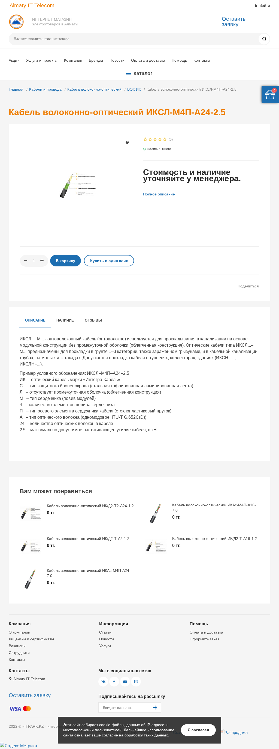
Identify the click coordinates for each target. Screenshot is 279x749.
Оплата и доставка (148, 60)
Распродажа (236, 732)
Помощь (179, 60)
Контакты (201, 60)
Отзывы (93, 320)
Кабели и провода (45, 89)
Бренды (96, 60)
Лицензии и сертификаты (31, 639)
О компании (19, 632)
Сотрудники (19, 652)
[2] (150, 140)
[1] (145, 140)
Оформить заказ (204, 639)
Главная (16, 89)
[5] (165, 140)
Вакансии (17, 646)
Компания (73, 60)
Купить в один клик (109, 260)
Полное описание (159, 194)
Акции (14, 60)
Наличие (65, 320)
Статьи (105, 632)
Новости (117, 60)
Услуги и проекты (41, 60)
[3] (155, 140)
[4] (160, 140)
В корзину (65, 260)
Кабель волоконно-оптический (94, 89)
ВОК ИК (134, 89)
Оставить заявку (233, 21)
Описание (35, 320)
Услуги (105, 646)
